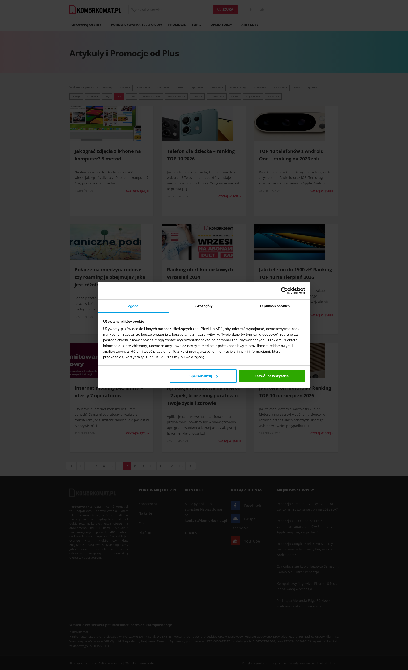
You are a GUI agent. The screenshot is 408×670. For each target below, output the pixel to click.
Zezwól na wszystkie (272, 376)
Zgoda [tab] (133, 306)
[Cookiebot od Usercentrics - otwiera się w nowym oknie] (284, 290)
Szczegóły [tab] (204, 306)
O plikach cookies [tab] (275, 306)
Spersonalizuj (200, 376)
